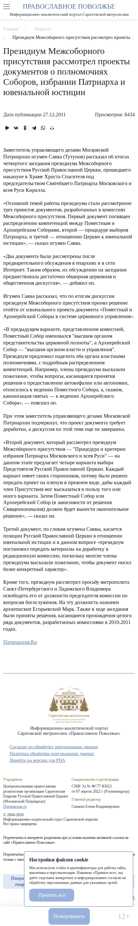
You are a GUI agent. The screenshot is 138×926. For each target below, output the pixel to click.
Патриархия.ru (15, 806)
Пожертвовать (69, 916)
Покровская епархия (23, 881)
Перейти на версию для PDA (37, 760)
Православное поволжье (69, 10)
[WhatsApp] (43, 128)
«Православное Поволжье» (69, 704)
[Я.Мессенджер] (7, 128)
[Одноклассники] (25, 128)
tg (18, 898)
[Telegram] (34, 128)
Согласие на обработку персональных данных (54, 746)
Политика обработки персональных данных (52, 753)
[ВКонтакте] (16, 128)
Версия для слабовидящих (104, 916)
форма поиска (131, 6)
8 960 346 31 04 (14, 916)
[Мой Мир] (52, 128)
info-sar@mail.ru (34, 916)
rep (6, 898)
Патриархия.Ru (20, 642)
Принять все (51, 895)
